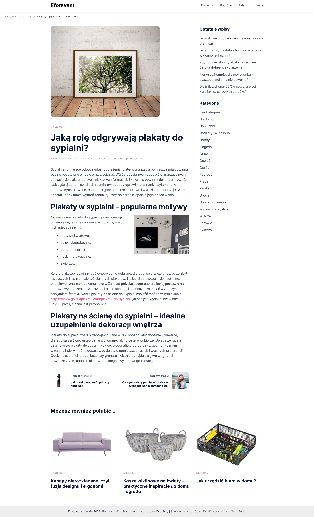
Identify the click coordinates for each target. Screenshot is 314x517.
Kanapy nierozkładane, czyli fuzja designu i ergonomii (81, 483)
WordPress (238, 511)
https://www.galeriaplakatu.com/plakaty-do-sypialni (91, 299)
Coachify (200, 511)
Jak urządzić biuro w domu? (226, 481)
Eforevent (63, 5)
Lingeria (206, 147)
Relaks (243, 5)
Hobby (205, 140)
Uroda (259, 5)
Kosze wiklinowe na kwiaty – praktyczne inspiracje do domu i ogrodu (156, 486)
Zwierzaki (207, 230)
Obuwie (205, 154)
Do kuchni (207, 126)
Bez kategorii (210, 112)
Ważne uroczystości (215, 209)
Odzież (205, 161)
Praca (204, 181)
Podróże (226, 5)
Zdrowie (206, 223)
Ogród (204, 167)
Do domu (207, 5)
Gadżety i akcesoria (215, 133)
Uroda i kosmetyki (213, 202)
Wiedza (205, 216)
